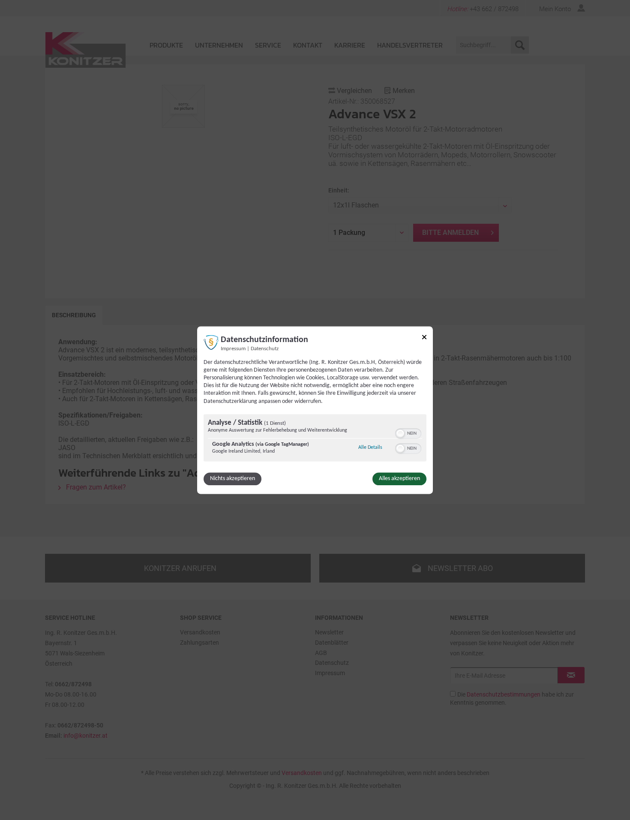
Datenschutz (265, 348)
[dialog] (315, 410)
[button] (400, 433)
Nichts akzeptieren (232, 478)
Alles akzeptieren (399, 478)
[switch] (408, 432)
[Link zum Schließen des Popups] (424, 338)
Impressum (233, 348)
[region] (315, 438)
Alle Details (370, 447)
